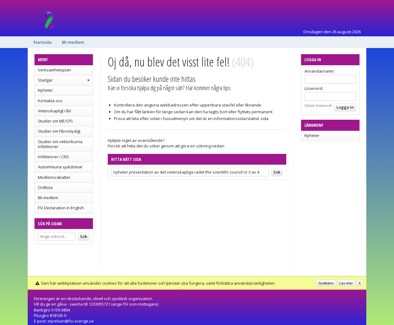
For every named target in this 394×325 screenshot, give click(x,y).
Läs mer (346, 283)
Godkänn (326, 283)
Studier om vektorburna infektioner (60, 144)
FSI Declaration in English (61, 208)
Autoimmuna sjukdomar (60, 167)
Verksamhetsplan (54, 70)
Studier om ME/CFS (55, 121)
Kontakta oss (50, 100)
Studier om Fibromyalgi (59, 131)
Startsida (42, 42)
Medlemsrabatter (54, 177)
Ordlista (45, 187)
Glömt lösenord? (318, 105)
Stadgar (45, 80)
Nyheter (45, 90)
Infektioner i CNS (53, 156)
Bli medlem (73, 42)
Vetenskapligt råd (54, 111)
